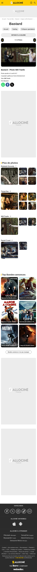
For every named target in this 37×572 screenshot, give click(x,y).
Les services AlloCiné (14, 553)
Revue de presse (24, 551)
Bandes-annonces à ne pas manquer (18, 352)
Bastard (17, 19)
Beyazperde (8, 538)
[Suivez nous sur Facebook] (7, 511)
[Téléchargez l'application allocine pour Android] (22, 524)
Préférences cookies (29, 549)
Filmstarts (7, 535)
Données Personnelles (10, 551)
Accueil (4, 19)
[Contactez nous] (29, 511)
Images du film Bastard (26, 19)
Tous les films (10, 19)
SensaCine (25, 535)
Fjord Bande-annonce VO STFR (28, 322)
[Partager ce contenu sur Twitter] (12, 85)
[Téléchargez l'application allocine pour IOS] (15, 524)
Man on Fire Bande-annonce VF (10, 298)
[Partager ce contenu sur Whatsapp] (3, 85)
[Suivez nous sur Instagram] (18, 511)
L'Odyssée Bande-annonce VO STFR (28, 345)
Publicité (31, 547)
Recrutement (23, 547)
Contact (4, 547)
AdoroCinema (25, 538)
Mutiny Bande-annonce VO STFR (10, 345)
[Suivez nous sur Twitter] (13, 511)
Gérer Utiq (25, 553)
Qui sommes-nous (13, 547)
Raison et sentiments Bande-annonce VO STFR (28, 298)
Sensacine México (16, 540)
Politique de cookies (16, 549)
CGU (3, 549)
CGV (7, 549)
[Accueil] (17, 2)
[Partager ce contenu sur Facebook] (8, 85)
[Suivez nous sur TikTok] (24, 511)
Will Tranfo (7, 78)
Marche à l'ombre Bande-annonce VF (10, 322)
